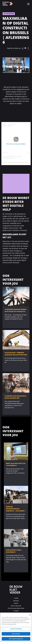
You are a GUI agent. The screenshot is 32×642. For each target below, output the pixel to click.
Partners (16, 601)
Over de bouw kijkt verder (16, 608)
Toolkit (16, 598)
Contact (16, 611)
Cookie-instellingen (16, 629)
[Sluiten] (30, 615)
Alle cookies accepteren (16, 638)
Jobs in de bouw (16, 606)
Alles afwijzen (16, 634)
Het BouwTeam (8, 13)
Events (16, 603)
